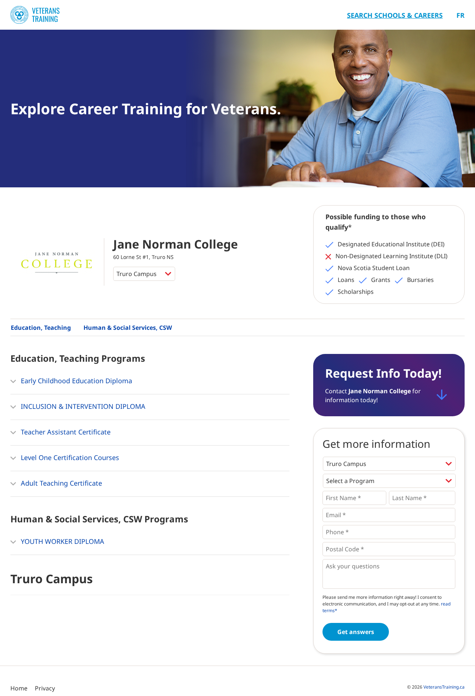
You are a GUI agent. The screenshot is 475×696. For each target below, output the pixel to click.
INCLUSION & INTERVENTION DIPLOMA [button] (82, 406)
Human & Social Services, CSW (127, 328)
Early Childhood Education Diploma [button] (75, 380)
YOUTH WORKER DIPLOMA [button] (61, 541)
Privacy (45, 688)
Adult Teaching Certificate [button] (60, 483)
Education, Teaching (41, 328)
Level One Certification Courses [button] (69, 457)
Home (18, 688)
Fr (460, 15)
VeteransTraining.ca (444, 687)
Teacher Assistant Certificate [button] (65, 431)
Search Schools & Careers (395, 15)
